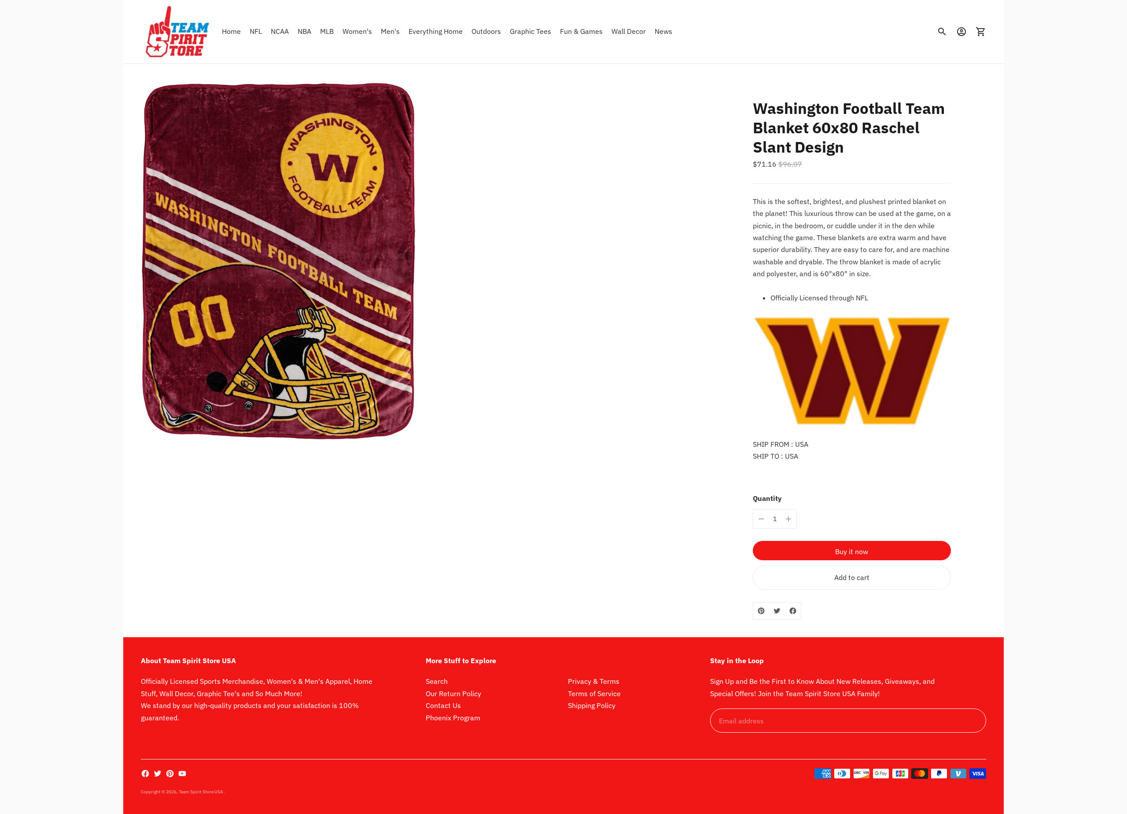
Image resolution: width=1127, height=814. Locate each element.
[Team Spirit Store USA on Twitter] (157, 773)
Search (437, 681)
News (663, 31)
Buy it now (851, 551)
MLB (327, 31)
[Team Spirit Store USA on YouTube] (182, 773)
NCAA (280, 31)
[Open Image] (279, 261)
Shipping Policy (591, 705)
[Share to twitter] (777, 611)
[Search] (942, 31)
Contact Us (443, 705)
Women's (357, 31)
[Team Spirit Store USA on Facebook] (145, 773)
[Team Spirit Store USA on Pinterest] (170, 773)
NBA (304, 31)
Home (231, 31)
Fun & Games (581, 31)
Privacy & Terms (593, 681)
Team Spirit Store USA (201, 792)
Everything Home (436, 31)
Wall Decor (628, 31)
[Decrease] (761, 519)
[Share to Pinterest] (761, 611)
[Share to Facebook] (793, 611)
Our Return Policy (453, 693)
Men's (390, 31)
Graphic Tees (530, 31)
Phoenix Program (453, 717)
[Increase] (788, 519)
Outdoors (486, 31)
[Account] (961, 31)
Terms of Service (594, 693)
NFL (256, 31)
